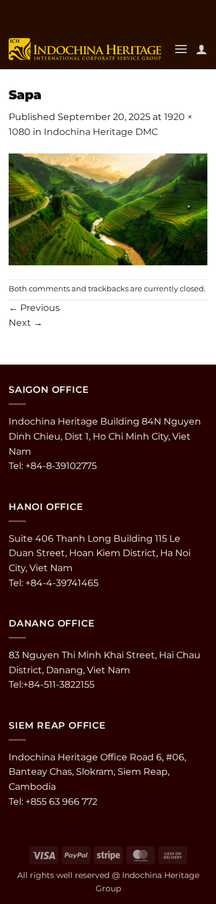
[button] (181, 49)
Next (26, 322)
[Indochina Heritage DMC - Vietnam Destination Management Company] (85, 49)
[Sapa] (108, 208)
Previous (34, 307)
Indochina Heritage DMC (101, 131)
